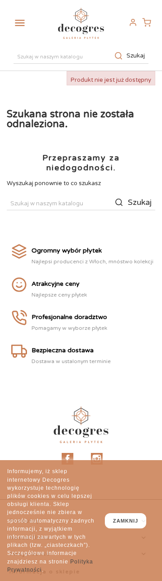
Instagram (97, 459)
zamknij (125, 520)
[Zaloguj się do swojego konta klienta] (133, 23)
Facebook (67, 459)
